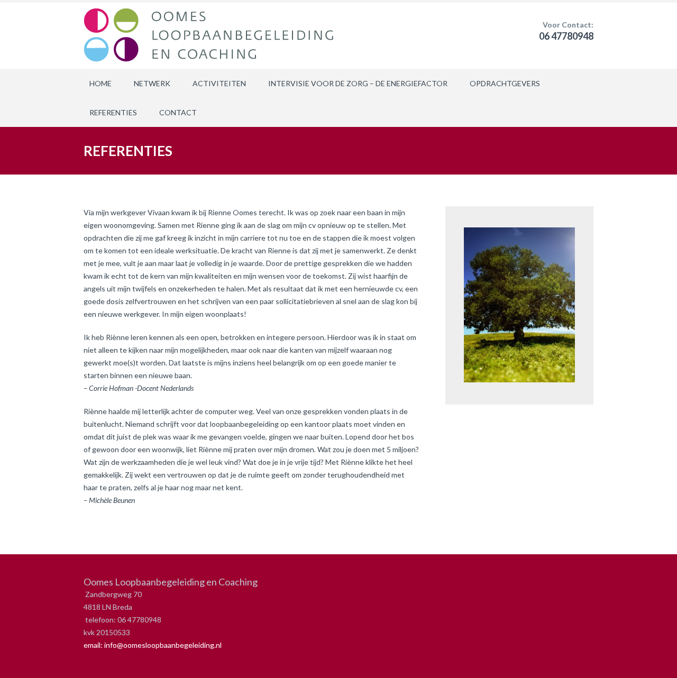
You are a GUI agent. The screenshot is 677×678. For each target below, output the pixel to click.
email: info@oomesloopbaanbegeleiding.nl (153, 644)
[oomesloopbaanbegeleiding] (212, 35)
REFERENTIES (113, 112)
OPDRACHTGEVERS (505, 83)
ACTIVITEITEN (219, 83)
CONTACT (178, 112)
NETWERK (152, 83)
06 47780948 (566, 36)
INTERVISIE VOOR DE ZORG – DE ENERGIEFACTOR (357, 83)
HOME (100, 83)
